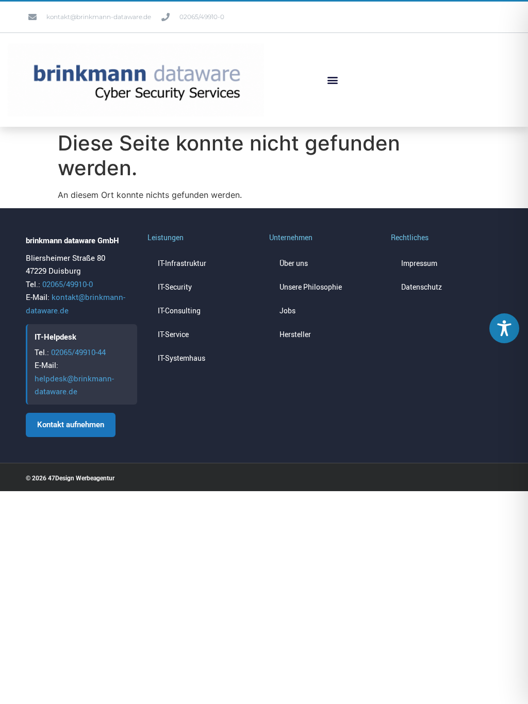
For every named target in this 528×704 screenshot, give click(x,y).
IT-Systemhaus (181, 358)
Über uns (293, 263)
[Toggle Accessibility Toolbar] (504, 328)
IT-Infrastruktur (182, 263)
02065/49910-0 (67, 284)
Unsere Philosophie (310, 287)
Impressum (419, 263)
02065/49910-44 (78, 352)
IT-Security (175, 287)
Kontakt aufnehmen (70, 424)
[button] (332, 79)
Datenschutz (421, 287)
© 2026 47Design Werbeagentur (70, 478)
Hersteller (295, 334)
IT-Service (173, 334)
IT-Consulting (179, 310)
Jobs (287, 310)
